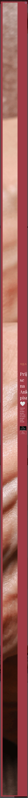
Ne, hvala (23, 432)
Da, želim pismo (23, 428)
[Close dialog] (26, 3)
